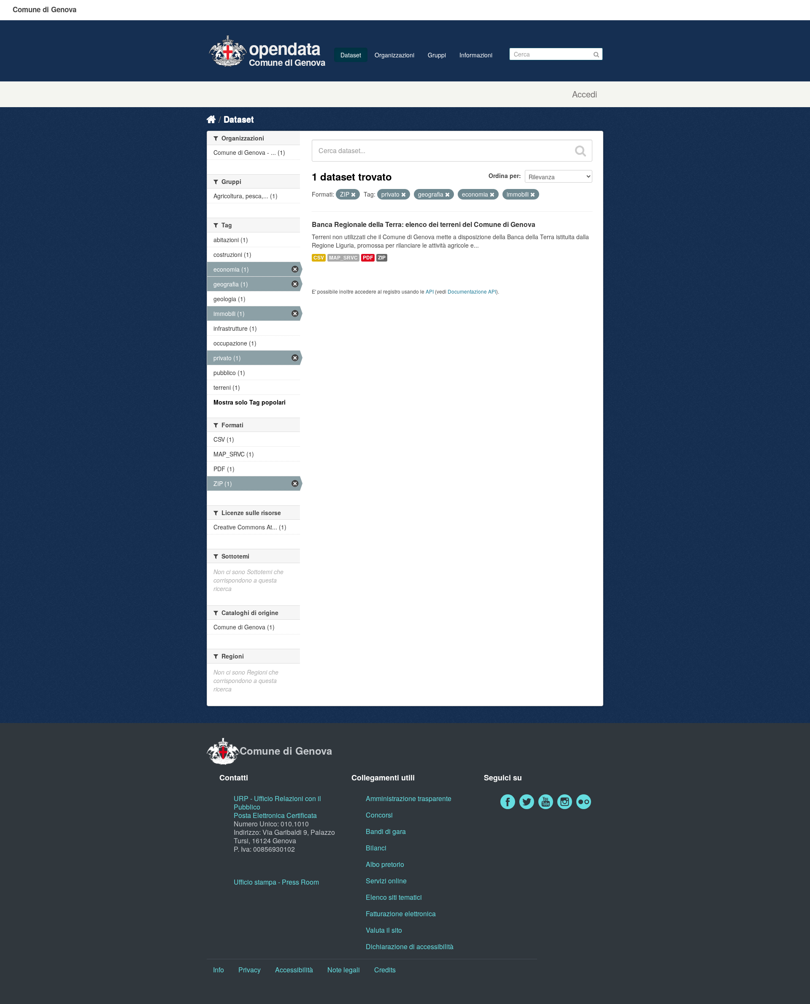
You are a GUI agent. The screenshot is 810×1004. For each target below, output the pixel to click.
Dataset (350, 55)
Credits (385, 969)
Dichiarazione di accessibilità (410, 946)
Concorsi (379, 815)
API (430, 291)
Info (218, 969)
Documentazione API (472, 291)
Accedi (584, 94)
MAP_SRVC (343, 257)
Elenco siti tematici (394, 897)
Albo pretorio (385, 864)
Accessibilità (294, 969)
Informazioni (475, 55)
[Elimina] (353, 194)
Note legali (343, 969)
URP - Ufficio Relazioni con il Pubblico (277, 802)
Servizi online (386, 880)
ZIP (382, 257)
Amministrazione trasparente (408, 798)
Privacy (249, 969)
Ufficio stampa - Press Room (276, 882)
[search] (580, 150)
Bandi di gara (386, 831)
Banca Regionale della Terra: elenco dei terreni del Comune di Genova (423, 224)
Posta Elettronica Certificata (275, 815)
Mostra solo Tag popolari (249, 402)
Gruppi (437, 55)
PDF (368, 257)
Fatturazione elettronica (401, 913)
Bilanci (376, 848)
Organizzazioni (394, 55)
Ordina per (504, 175)
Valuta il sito (384, 930)
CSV (318, 257)
